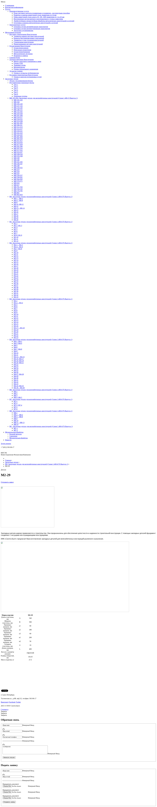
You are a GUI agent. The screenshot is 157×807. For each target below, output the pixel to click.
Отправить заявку (7, 482)
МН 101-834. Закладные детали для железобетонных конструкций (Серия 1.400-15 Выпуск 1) (43, 98)
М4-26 (16, 372)
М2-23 (16, 278)
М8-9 (15, 419)
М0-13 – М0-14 (19, 208)
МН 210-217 (18, 117)
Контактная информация (14, 7)
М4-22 (16, 365)
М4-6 (15, 347)
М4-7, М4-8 (18, 349)
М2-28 (16, 287)
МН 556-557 (18, 175)
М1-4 (15, 227)
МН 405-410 (18, 139)
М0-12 (16, 206)
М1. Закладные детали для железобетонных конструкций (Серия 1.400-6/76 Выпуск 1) (40, 222)
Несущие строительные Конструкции (23, 34)
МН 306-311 (18, 125)
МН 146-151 (18, 110)
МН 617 (16, 185)
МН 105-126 (18, 104)
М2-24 (16, 280)
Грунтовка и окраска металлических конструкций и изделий (36, 23)
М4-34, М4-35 (19, 386)
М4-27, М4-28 (19, 374)
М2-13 (16, 258)
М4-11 (16, 355)
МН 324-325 (18, 135)
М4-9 (15, 351)
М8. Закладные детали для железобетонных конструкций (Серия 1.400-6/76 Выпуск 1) (40, 411)
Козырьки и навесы (21, 56)
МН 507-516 (18, 148)
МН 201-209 (18, 115)
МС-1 (16, 428)
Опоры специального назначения (26, 69)
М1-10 (16, 237)
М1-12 (16, 241)
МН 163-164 (18, 113)
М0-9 (15, 202)
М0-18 (16, 216)
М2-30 (16, 291)
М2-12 (16, 256)
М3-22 (16, 336)
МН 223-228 (18, 121)
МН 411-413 (18, 141)
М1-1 (15, 224)
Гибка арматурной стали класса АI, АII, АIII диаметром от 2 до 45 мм (39, 17)
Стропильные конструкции (24, 42)
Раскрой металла (15, 434)
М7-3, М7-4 (18, 405)
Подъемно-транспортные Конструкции (23, 75)
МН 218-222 (18, 119)
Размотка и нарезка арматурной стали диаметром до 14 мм (35, 15)
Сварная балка (14, 57)
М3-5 (15, 305)
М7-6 (15, 409)
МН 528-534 (18, 154)
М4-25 (16, 370)
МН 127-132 (18, 106)
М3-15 (16, 324)
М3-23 (16, 337)
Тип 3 (16, 88)
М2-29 (16, 289)
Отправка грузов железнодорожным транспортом (32, 29)
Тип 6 (16, 94)
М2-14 (16, 260)
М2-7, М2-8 (18, 249)
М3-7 (15, 309)
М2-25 (16, 281)
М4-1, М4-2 (18, 341)
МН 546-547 (18, 164)
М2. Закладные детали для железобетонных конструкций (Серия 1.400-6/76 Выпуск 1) (40, 243)
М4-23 (16, 366)
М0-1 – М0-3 (18, 198)
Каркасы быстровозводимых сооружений (29, 38)
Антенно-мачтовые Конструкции (21, 59)
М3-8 (15, 310)
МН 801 (16, 193)
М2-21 (16, 274)
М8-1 (15, 413)
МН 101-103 (18, 100)
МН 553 (16, 169)
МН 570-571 (18, 181)
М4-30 (16, 378)
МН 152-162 (18, 112)
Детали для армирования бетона (21, 81)
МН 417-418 (18, 144)
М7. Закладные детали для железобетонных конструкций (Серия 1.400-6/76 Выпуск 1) (40, 399)
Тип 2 (16, 86)
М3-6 (15, 307)
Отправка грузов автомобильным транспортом (31, 27)
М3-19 (16, 330)
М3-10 (16, 314)
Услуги (7, 9)
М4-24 (16, 368)
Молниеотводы (19, 67)
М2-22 (16, 276)
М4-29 (16, 376)
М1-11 (16, 239)
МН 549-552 (18, 168)
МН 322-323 (18, 133)
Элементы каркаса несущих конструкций (29, 36)
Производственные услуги (19, 11)
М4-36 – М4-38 (19, 388)
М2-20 (16, 272)
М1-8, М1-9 (18, 235)
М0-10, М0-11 (19, 204)
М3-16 (16, 326)
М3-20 (16, 332)
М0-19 (16, 218)
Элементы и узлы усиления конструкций (29, 40)
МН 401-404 (18, 137)
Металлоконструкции (13, 32)
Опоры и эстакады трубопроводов (26, 73)
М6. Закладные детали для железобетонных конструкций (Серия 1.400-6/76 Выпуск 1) (40, 390)
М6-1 (15, 392)
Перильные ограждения (22, 50)
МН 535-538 (18, 156)
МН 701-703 (18, 187)
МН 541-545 (18, 162)
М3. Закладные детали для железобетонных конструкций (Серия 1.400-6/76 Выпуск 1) (40, 299)
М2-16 (16, 264)
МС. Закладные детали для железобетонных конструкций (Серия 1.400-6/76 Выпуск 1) (41, 426)
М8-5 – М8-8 (18, 417)
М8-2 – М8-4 (18, 415)
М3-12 (16, 318)
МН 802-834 (18, 195)
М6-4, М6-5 (18, 397)
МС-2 (16, 430)
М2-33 (16, 297)
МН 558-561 (18, 177)
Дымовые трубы (20, 65)
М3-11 (16, 316)
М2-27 (16, 285)
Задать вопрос (6, 443)
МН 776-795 (18, 191)
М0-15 (16, 210)
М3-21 (16, 334)
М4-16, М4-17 (19, 359)
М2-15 (16, 262)
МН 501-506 (18, 146)
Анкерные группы (20, 96)
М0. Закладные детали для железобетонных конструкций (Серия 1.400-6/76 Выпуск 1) (40, 197)
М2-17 (16, 266)
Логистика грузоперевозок (23, 30)
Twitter (18, 702)
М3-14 (16, 322)
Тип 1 (16, 85)
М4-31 (16, 380)
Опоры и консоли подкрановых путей (28, 77)
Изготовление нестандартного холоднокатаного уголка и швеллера (38, 19)
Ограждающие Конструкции (19, 46)
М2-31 (16, 293)
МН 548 (16, 166)
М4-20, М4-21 (19, 363)
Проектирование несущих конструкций (28, 44)
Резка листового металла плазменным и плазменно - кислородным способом (42, 13)
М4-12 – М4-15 (19, 357)
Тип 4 (16, 90)
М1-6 (15, 231)
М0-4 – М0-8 (18, 200)
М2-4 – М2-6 (18, 247)
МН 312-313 (18, 127)
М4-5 (15, 345)
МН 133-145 (18, 108)
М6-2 (15, 393)
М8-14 (16, 424)
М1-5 (15, 229)
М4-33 (16, 384)
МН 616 (16, 183)
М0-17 (16, 214)
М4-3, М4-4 (18, 343)
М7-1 (15, 401)
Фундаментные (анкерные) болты (21, 83)
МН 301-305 (18, 123)
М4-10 (16, 353)
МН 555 (16, 173)
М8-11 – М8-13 (19, 422)
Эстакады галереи (16, 71)
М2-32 (16, 295)
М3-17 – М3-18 (19, 328)
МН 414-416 (18, 142)
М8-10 (16, 421)
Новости (8, 440)
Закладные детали (11, 79)
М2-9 (15, 251)
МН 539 (16, 158)
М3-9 (15, 312)
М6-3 (15, 395)
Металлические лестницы (23, 54)
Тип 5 (16, 92)
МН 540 (16, 160)
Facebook (12, 702)
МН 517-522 (18, 150)
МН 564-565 (18, 179)
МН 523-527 (18, 152)
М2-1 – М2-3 (18, 245)
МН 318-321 (18, 131)
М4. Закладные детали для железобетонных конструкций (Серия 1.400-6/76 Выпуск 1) (40, 339)
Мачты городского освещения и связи (27, 61)
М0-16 (16, 212)
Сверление (13, 436)
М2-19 (16, 270)
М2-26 (16, 283)
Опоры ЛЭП (18, 63)
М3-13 (16, 320)
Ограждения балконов (22, 52)
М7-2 (15, 403)
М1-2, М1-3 (18, 225)
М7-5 (15, 407)
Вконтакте (4, 702)
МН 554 (16, 171)
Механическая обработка (14, 432)
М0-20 (16, 220)
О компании (9, 5)
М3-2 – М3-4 (18, 303)
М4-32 (16, 382)
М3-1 (15, 301)
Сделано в (4, 709)
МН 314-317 (18, 129)
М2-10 (16, 253)
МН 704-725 (18, 189)
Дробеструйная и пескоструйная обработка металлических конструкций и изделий (44, 21)
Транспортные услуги (17, 25)
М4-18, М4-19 (19, 361)
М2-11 (16, 254)
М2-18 (16, 268)
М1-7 (15, 233)
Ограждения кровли (21, 48)
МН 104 (16, 102)
